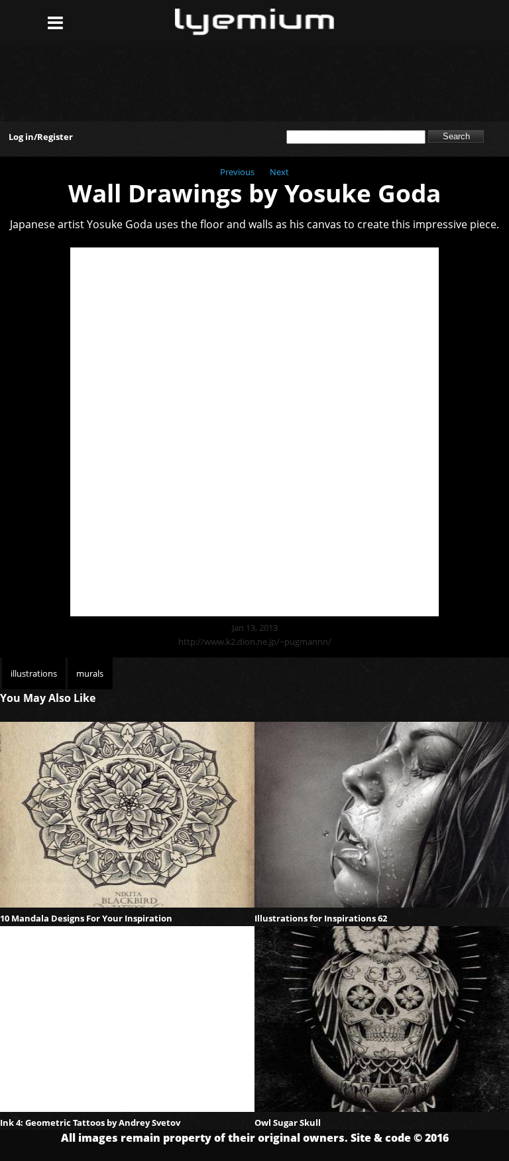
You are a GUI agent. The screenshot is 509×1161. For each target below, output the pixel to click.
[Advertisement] (254, 78)
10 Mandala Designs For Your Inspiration (86, 918)
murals (89, 673)
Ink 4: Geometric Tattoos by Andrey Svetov (90, 1122)
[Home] (254, 31)
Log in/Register (41, 137)
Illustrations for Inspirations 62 (320, 918)
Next (279, 172)
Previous (237, 172)
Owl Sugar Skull (287, 1122)
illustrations (34, 673)
